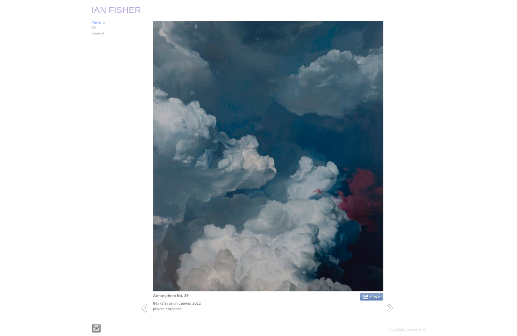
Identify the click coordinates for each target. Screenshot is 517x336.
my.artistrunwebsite (405, 329)
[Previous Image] (147, 308)
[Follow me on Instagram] (96, 328)
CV (93, 28)
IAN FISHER (116, 10)
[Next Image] (393, 308)
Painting (98, 22)
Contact (97, 33)
